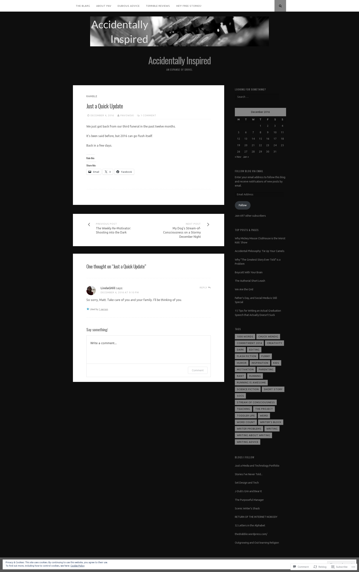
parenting (266, 369)
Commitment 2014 (249, 343)
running (255, 376)
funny (265, 356)
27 (245, 151)
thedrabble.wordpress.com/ (251, 534)
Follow (243, 205)
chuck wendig (268, 336)
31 (275, 151)
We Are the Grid (244, 289)
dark (240, 349)
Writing (272, 428)
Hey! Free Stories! (189, 5)
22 (260, 145)
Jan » (246, 156)
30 (267, 151)
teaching (243, 409)
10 (275, 132)
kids (276, 363)
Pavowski (127, 115)
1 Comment (148, 115)
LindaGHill (108, 288)
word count (246, 422)
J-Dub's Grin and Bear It (248, 491)
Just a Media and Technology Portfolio (257, 465)
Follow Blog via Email (249, 171)
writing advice (247, 442)
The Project (264, 409)
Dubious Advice (129, 5)
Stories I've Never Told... (249, 474)
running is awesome (251, 382)
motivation (245, 369)
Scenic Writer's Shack (247, 508)
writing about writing (253, 435)
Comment (198, 370)
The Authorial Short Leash (250, 280)
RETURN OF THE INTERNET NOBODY (256, 516)
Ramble (91, 96)
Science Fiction (248, 389)
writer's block (270, 422)
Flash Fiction (246, 356)
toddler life (246, 415)
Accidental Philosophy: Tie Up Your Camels (259, 251)
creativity (274, 343)
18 (282, 138)
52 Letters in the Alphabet (250, 525)
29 (260, 151)
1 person (103, 309)
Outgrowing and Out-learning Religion (257, 542)
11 (282, 132)
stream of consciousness (256, 402)
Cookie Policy (77, 566)
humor (242, 363)
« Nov (238, 156)
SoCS (240, 395)
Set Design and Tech (247, 482)
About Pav (103, 5)
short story (273, 389)
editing (254, 349)
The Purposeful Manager (249, 499)
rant (240, 376)
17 (275, 138)
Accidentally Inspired (179, 60)
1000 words (245, 336)
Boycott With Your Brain (249, 272)
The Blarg (83, 5)
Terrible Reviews (158, 5)
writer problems (249, 428)
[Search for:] (257, 96)
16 (267, 138)
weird (264, 415)
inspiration (260, 363)
